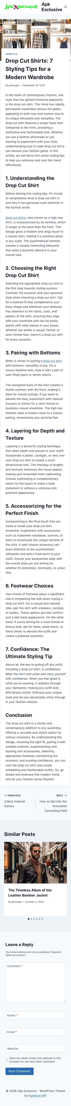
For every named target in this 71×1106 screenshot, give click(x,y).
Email (12, 1032)
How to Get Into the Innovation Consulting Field (53, 803)
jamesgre (14, 85)
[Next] (61, 879)
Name (12, 1015)
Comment (15, 966)
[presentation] (35, 862)
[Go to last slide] (9, 879)
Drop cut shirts (16, 217)
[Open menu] (65, 6)
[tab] (28, 919)
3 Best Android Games (14, 801)
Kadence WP (38, 1095)
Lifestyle (11, 54)
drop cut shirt (52, 361)
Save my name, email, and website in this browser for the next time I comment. (35, 1059)
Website (12, 1048)
